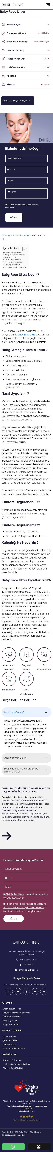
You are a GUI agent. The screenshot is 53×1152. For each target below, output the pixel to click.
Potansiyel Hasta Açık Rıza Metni (24, 903)
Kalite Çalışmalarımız (12, 1016)
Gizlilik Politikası (14, 894)
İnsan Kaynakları (10, 1020)
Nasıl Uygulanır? (11, 257)
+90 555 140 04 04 (28, 959)
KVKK (12, 205)
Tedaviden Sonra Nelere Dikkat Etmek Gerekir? (21, 770)
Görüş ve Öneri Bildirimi (13, 1068)
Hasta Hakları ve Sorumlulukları (16, 1064)
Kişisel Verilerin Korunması (14, 1048)
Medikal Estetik (23, 235)
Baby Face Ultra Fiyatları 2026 (15, 267)
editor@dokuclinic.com (26, 1111)
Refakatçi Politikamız (12, 1060)
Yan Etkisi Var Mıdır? (15, 757)
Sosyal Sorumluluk (11, 1024)
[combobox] (9, 169)
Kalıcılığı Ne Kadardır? (13, 265)
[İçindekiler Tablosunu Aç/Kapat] (23, 249)
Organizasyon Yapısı (12, 1008)
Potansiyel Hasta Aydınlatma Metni (23, 907)
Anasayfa (7, 235)
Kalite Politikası (9, 1044)
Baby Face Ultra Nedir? (12, 252)
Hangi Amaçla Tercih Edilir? (14, 255)
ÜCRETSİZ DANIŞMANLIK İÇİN (15, 101)
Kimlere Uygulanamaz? (13, 262)
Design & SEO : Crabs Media (16, 1135)
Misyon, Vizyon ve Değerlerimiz (16, 1012)
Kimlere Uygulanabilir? (13, 260)
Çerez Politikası (10, 1040)
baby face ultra (27, 334)
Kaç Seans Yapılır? (14, 712)
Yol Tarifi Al (28, 964)
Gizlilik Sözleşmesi (23, 205)
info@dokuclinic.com (28, 970)
